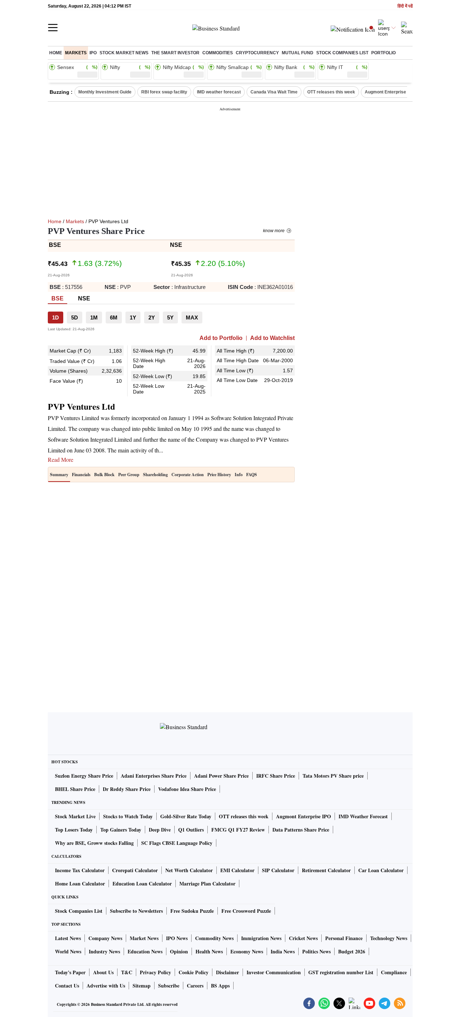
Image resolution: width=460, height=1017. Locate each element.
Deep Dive (160, 829)
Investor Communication (274, 972)
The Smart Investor (175, 53)
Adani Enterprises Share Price (154, 775)
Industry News (104, 951)
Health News (209, 951)
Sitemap (142, 985)
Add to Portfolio (221, 338)
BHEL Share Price (75, 789)
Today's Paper (70, 972)
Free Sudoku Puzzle (192, 911)
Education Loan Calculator (142, 883)
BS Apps (220, 985)
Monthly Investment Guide (105, 92)
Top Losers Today (74, 829)
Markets (76, 53)
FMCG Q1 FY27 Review (238, 829)
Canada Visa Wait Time (274, 92)
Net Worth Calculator (189, 870)
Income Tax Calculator (80, 870)
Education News (145, 951)
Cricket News (303, 938)
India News (283, 951)
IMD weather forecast (219, 92)
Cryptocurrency (257, 53)
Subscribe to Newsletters (136, 911)
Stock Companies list (342, 53)
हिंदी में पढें (405, 6)
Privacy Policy (155, 972)
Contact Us (67, 985)
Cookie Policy (193, 972)
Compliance (394, 972)
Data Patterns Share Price (300, 829)
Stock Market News (124, 53)
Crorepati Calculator (135, 870)
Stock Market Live (75, 816)
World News (68, 951)
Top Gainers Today (120, 829)
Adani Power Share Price (221, 775)
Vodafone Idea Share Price (187, 789)
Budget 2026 (351, 951)
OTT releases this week (331, 92)
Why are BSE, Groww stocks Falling (94, 843)
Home (55, 53)
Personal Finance (344, 938)
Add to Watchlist (272, 338)
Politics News (316, 951)
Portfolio (383, 53)
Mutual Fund (297, 53)
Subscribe (168, 985)
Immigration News (261, 938)
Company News (105, 938)
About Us (103, 972)
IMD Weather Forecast (363, 816)
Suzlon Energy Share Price (84, 775)
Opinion (179, 951)
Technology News (388, 938)
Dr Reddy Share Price (127, 789)
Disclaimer (227, 972)
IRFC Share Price (275, 775)
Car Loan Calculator (381, 870)
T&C (126, 972)
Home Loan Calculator (80, 883)
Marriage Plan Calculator (207, 883)
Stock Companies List (78, 911)
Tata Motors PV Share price (333, 775)
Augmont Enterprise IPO (389, 92)
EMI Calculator (237, 870)
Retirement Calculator (326, 870)
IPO (93, 53)
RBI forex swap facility (164, 92)
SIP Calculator (278, 870)
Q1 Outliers (191, 829)
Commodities (217, 53)
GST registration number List (340, 972)
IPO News (177, 938)
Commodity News (214, 938)
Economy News (246, 951)
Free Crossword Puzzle (246, 911)
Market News (144, 938)
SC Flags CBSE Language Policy (176, 843)
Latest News (68, 938)
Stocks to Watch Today (128, 816)
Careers (195, 985)
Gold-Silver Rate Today (185, 816)
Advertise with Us (106, 985)
